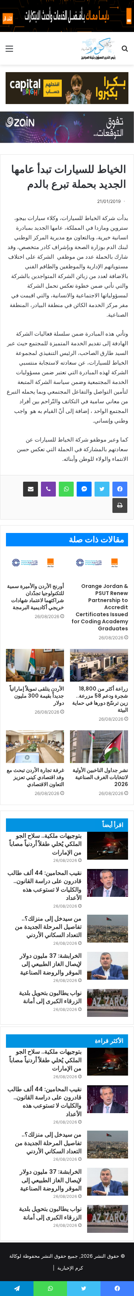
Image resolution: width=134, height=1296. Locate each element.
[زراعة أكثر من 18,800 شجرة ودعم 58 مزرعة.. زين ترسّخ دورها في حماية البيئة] (99, 665)
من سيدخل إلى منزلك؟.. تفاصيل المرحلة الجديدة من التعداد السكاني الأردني (48, 927)
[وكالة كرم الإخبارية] (98, 48)
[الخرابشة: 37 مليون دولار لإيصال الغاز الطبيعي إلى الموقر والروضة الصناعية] (107, 966)
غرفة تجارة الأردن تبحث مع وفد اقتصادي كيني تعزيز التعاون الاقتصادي (35, 777)
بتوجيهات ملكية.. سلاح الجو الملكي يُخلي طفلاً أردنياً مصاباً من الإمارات (45, 844)
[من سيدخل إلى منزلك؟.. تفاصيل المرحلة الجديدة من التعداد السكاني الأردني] (107, 929)
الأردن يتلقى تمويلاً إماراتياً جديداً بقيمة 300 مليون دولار (37, 696)
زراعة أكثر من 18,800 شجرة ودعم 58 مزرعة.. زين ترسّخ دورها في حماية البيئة (100, 699)
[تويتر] (102, 489)
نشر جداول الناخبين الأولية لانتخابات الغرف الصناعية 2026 (100, 777)
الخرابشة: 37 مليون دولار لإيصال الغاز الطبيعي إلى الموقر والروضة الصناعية (51, 964)
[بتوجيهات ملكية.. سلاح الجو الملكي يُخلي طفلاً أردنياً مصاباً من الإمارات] (107, 846)
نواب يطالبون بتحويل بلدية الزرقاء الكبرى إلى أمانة (50, 997)
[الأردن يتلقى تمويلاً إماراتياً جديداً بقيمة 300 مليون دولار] (35, 665)
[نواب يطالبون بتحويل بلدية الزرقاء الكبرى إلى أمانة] (107, 1003)
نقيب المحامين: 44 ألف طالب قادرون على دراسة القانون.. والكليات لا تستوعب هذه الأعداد (44, 885)
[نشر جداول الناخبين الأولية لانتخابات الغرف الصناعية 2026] (99, 746)
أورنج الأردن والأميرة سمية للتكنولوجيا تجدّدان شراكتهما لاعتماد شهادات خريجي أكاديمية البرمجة (35, 596)
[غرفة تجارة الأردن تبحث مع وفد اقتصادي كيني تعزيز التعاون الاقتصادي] (35, 746)
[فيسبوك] (119, 489)
